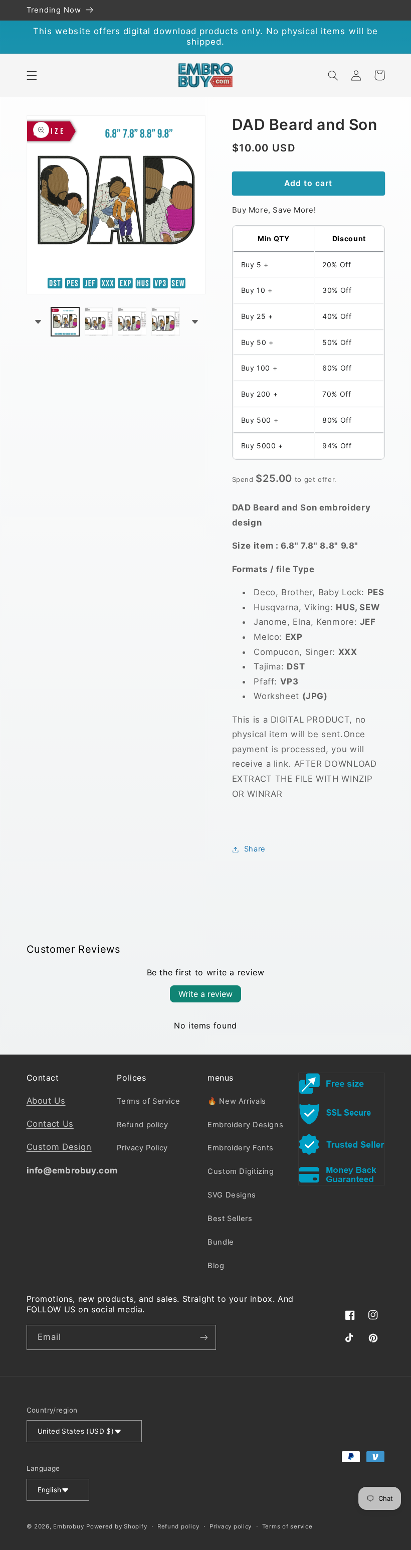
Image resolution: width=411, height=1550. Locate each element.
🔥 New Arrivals (237, 1101)
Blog (216, 1265)
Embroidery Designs (245, 1124)
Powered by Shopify (116, 1526)
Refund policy (142, 1124)
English (50, 1490)
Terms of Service (148, 1101)
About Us (46, 1101)
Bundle (221, 1242)
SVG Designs (232, 1194)
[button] (31, 75)
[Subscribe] (203, 1337)
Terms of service (287, 1526)
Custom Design (59, 1147)
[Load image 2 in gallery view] (99, 321)
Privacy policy (231, 1526)
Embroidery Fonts (241, 1147)
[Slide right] (194, 321)
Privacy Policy (142, 1147)
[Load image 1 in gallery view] (65, 321)
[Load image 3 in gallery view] (132, 321)
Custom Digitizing (241, 1171)
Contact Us (50, 1124)
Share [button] (255, 848)
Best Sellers (230, 1218)
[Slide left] (38, 321)
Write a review (205, 994)
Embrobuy (68, 1526)
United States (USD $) (76, 1431)
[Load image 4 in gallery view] (165, 321)
